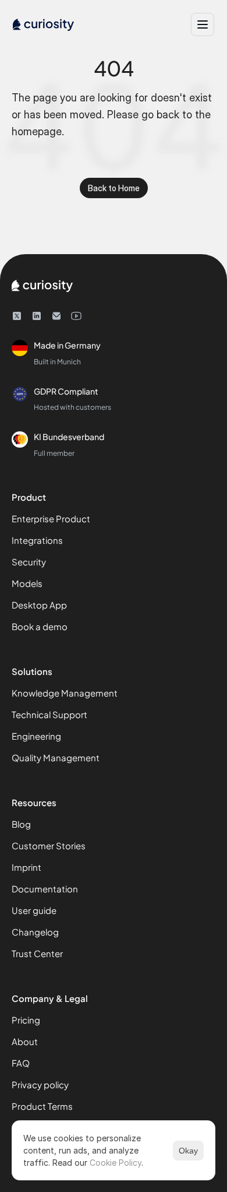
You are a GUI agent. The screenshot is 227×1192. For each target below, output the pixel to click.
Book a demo (40, 626)
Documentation (45, 888)
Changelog (35, 931)
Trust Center (37, 953)
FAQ (21, 1062)
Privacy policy (40, 1084)
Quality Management (56, 757)
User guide (34, 910)
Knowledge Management (65, 692)
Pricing (26, 1019)
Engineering (36, 735)
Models (27, 583)
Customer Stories (49, 845)
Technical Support (49, 714)
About (25, 1041)
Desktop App (39, 604)
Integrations (37, 540)
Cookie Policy (115, 1163)
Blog (21, 823)
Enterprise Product (51, 518)
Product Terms (42, 1106)
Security (29, 561)
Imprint (26, 867)
